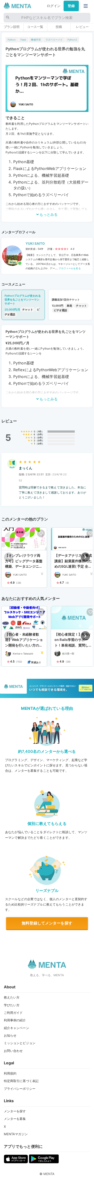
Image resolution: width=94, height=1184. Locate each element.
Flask (23, 39)
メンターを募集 (15, 1119)
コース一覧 (35, 27)
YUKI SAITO (35, 243)
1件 (39, 431)
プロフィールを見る (69, 268)
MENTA (49, 1174)
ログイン (53, 6)
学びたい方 (12, 1005)
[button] (85, 557)
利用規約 (10, 1073)
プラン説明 (12, 27)
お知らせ (10, 1035)
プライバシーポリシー (19, 1089)
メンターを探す (15, 1111)
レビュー (82, 27)
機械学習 (36, 39)
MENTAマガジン (16, 1134)
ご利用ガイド (13, 1013)
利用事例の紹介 (15, 1020)
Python (12, 39)
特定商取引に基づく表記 (21, 1081)
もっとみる (48, 214)
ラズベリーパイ (54, 39)
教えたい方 (12, 997)
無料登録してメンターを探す (47, 923)
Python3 (72, 39)
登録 (71, 6)
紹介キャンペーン (16, 1028)
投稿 (59, 27)
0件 (40, 434)
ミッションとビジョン (19, 1043)
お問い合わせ (13, 1051)
